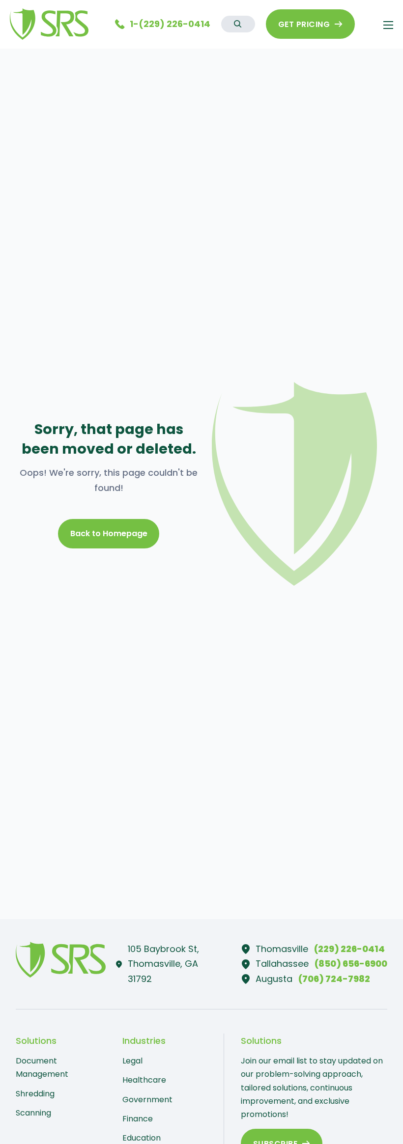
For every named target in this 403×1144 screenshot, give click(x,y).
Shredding (35, 1093)
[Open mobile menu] (388, 25)
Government (147, 1099)
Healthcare (144, 1080)
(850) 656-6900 (351, 963)
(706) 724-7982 (334, 979)
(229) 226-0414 (349, 949)
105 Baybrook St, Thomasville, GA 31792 (163, 964)
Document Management (42, 1067)
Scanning (33, 1112)
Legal (132, 1060)
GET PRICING (304, 24)
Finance (137, 1118)
